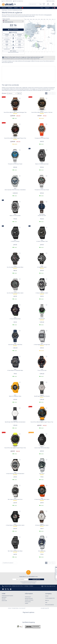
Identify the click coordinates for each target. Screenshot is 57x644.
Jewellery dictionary (29, 600)
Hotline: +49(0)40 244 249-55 (7, 1)
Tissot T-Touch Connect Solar (41, 370)
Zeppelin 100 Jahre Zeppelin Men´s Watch (41, 525)
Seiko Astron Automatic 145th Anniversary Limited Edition (15, 189)
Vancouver (53, 30)
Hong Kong (30, 36)
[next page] (54, 93)
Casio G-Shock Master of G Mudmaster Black (15, 370)
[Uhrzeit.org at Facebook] (3, 589)
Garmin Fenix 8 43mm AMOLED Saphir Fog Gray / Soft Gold (41, 112)
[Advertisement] (28, 74)
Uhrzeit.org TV (28, 596)
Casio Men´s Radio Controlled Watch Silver (15, 499)
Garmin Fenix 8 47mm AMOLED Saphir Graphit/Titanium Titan (15, 137)
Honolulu (49, 37)
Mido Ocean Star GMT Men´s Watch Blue (15, 344)
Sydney (41, 46)
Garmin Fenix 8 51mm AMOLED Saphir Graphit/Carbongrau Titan (15, 112)
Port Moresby (41, 41)
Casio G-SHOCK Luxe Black (15, 241)
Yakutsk (37, 27)
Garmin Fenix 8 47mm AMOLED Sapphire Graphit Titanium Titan (42, 421)
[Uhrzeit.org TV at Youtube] (8, 589)
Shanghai (32, 34)
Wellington (45, 48)
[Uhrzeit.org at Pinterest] (10, 589)
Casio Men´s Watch (41, 473)
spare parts (4, 597)
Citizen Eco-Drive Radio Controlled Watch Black (15, 266)
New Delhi (24, 35)
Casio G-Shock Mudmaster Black (15, 318)
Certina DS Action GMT (42, 318)
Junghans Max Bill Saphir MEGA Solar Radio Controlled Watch (15, 421)
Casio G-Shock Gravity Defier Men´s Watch (41, 499)
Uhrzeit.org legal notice (50, 598)
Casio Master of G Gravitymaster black (41, 163)
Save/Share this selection (8, 562)
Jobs (46, 602)
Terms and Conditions (49, 604)
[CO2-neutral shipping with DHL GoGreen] (32, 626)
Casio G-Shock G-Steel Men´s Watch (42, 292)
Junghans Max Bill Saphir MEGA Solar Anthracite (42, 396)
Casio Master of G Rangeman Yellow (15, 396)
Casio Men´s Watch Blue (41, 550)
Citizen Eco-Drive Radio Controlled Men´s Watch (15, 292)
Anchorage (48, 27)
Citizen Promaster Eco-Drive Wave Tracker (42, 137)
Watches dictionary (29, 598)
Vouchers (4, 599)
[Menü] (22, 625)
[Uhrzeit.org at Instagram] (5, 589)
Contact (46, 596)
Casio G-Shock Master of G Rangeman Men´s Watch (15, 525)
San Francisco (53, 33)
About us (47, 600)
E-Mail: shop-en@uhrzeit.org (18, 1)
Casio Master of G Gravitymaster (15, 215)
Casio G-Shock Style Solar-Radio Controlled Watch (15, 473)
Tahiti (51, 43)
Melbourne (36, 47)
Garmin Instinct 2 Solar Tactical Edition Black (41, 447)
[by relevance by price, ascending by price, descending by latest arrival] (12, 93)
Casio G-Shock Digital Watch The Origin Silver (42, 344)
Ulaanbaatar (33, 30)
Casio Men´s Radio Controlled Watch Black (15, 550)
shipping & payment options (7, 595)
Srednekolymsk (37, 26)
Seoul (34, 33)
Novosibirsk (28, 29)
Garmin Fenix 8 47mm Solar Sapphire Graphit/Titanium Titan (15, 447)
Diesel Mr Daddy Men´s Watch (41, 266)
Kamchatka (42, 29)
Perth (32, 46)
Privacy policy (28, 601)
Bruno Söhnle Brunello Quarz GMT (42, 215)
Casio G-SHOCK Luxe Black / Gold (41, 241)
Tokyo (38, 33)
